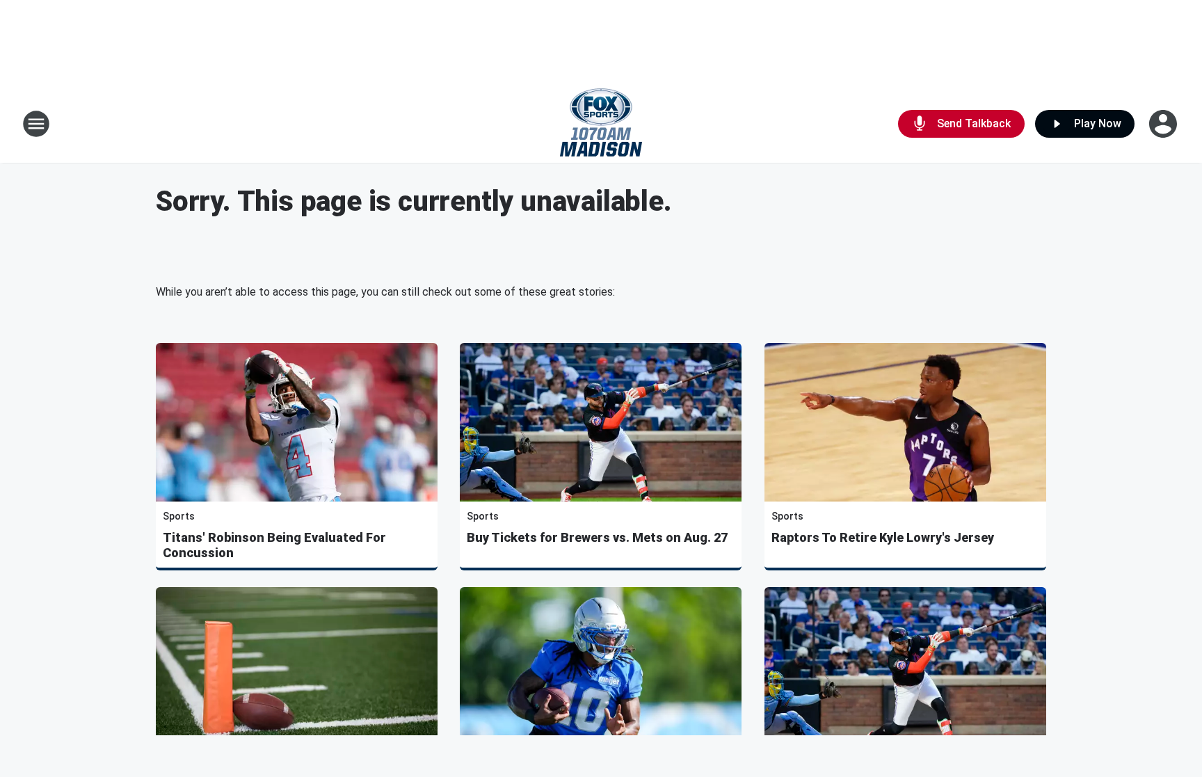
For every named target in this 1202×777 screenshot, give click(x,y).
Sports (179, 516)
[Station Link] (601, 124)
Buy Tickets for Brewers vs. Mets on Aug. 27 (597, 537)
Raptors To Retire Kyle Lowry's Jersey (882, 537)
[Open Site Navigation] (36, 124)
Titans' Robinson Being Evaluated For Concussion (274, 545)
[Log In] (1164, 124)
